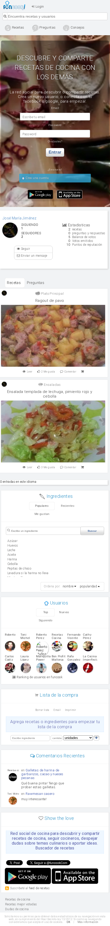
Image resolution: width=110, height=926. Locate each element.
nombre (68, 586)
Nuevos (64, 612)
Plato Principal (52, 293)
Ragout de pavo (49, 300)
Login (39, 6)
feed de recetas (39, 888)
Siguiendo (45, 620)
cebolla (12, 564)
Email (57, 710)
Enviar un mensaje (33, 255)
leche (11, 550)
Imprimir (70, 710)
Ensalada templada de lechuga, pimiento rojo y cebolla (49, 394)
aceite (11, 555)
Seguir (25, 249)
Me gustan (42, 514)
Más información (88, 922)
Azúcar (12, 541)
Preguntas (36, 283)
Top (45, 612)
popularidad (88, 586)
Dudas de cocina (17, 909)
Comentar (70, 371)
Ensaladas (52, 385)
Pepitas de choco (19, 568)
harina (12, 559)
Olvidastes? (55, 141)
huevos (12, 545)
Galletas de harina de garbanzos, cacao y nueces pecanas (42, 774)
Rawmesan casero (40, 794)
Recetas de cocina (15, 5)
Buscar (92, 530)
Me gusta (48, 371)
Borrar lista (42, 710)
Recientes (68, 506)
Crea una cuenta (37, 178)
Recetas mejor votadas (21, 904)
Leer (29, 371)
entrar (55, 152)
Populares (42, 506)
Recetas (14, 283)
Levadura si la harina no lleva (28, 573)
